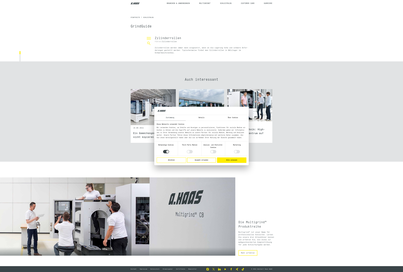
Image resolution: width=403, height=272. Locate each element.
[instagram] (207, 269)
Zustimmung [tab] (170, 117)
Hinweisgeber (168, 269)
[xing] (237, 269)
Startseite (135, 17)
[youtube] (225, 269)
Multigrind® (205, 3)
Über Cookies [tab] (233, 117)
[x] (213, 269)
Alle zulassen (231, 160)
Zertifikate (180, 269)
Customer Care (248, 3)
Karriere (268, 3)
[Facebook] (231, 269)
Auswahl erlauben (201, 160)
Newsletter (192, 269)
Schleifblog (226, 3)
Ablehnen (171, 160)
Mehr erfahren (248, 253)
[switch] (190, 151)
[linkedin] (219, 269)
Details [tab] (202, 117)
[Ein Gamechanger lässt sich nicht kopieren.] (153, 107)
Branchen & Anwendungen (178, 3)
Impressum (143, 269)
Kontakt (134, 269)
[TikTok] (243, 269)
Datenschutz (155, 269)
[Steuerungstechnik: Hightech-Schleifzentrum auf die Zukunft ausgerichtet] (249, 107)
